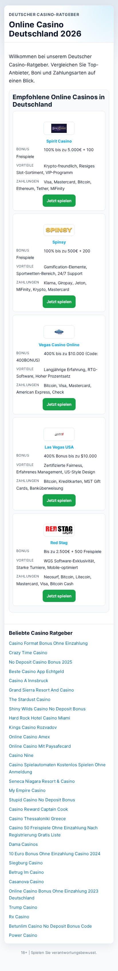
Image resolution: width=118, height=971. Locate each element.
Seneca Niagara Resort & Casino (42, 781)
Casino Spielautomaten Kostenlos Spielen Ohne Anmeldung (57, 768)
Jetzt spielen (59, 200)
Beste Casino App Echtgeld (36, 671)
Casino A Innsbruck (28, 680)
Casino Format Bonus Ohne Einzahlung (48, 643)
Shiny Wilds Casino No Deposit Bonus (47, 708)
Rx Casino (19, 916)
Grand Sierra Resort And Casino (41, 690)
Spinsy (59, 242)
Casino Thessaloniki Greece (37, 818)
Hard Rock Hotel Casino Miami (39, 718)
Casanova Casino (26, 881)
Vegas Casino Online (59, 344)
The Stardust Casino (29, 699)
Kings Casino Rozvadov (33, 727)
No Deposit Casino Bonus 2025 (40, 662)
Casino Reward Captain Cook (38, 809)
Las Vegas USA (59, 447)
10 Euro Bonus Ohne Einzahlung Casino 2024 (55, 853)
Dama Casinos (23, 844)
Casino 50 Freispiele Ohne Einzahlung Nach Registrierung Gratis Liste (53, 831)
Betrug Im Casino (26, 872)
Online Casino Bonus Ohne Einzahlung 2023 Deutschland (54, 894)
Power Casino (23, 935)
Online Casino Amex (29, 736)
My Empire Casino (27, 790)
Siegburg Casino (26, 862)
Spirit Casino (59, 141)
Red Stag (59, 542)
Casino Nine (21, 755)
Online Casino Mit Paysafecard (40, 746)
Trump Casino (23, 907)
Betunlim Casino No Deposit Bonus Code (50, 926)
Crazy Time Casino (28, 652)
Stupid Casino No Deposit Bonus (42, 799)
